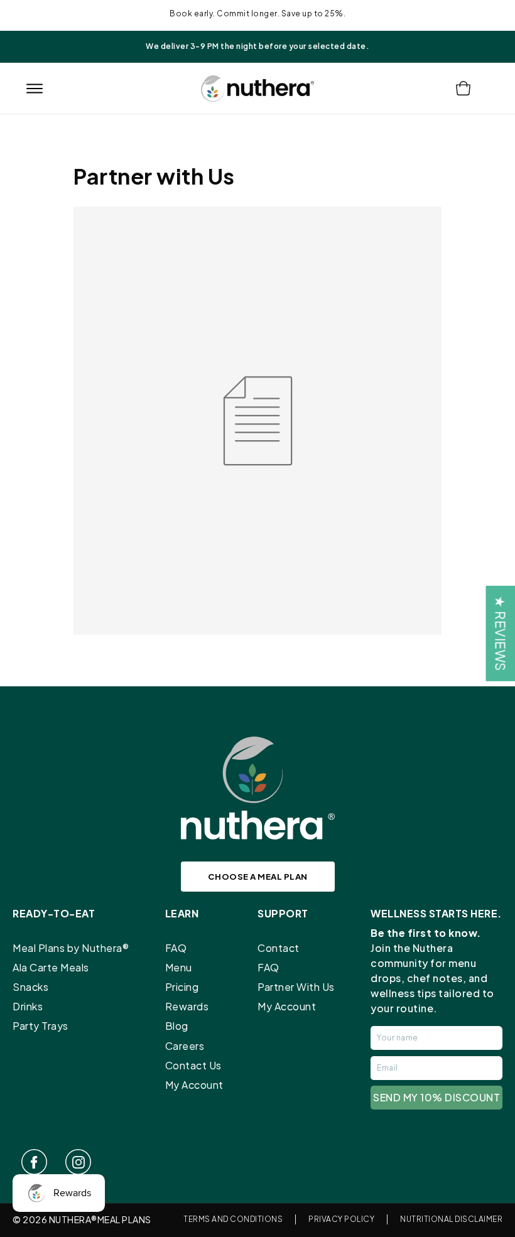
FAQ (176, 947)
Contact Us (193, 1065)
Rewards (187, 1006)
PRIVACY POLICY (341, 1219)
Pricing (182, 986)
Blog (176, 1025)
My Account (194, 1084)
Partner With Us (296, 986)
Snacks (30, 986)
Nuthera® (73, 1219)
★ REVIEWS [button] (500, 633)
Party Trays (40, 1025)
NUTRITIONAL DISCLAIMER (451, 1219)
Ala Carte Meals (51, 967)
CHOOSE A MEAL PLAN (258, 876)
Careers (185, 1045)
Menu (178, 967)
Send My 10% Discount (436, 1097)
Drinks (28, 1006)
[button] (34, 88)
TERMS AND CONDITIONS (233, 1219)
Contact (279, 947)
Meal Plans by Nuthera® (71, 947)
